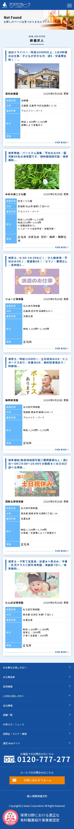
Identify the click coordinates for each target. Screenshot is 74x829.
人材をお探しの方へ (13, 696)
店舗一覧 (7, 714)
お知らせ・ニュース (13, 724)
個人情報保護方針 (37, 796)
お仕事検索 (9, 677)
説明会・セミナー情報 (15, 733)
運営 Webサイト (11, 743)
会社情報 (7, 705)
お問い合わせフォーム (37, 780)
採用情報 (7, 686)
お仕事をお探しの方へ (15, 667)
